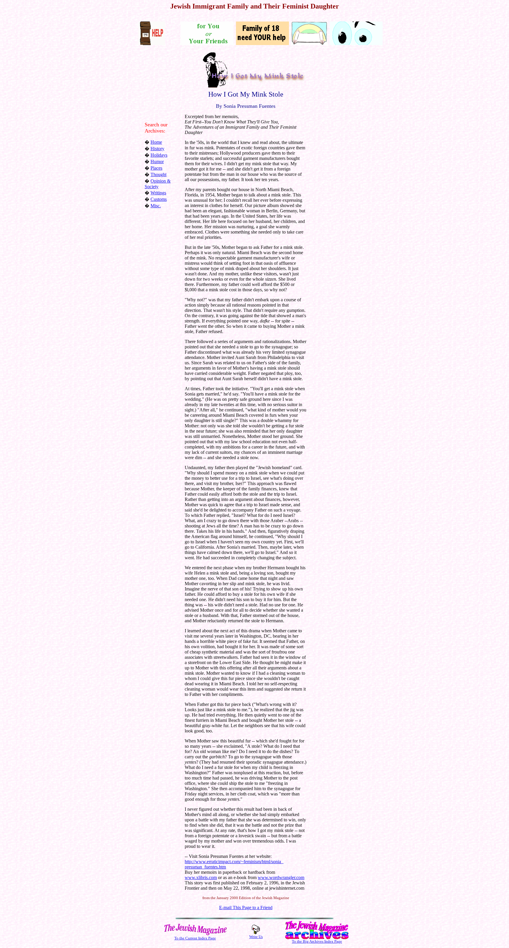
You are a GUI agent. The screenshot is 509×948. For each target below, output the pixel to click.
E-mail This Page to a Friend (245, 907)
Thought (158, 174)
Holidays (159, 155)
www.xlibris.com (201, 877)
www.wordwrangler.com (281, 877)
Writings (158, 192)
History (157, 148)
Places (156, 168)
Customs (159, 199)
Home (156, 142)
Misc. (156, 205)
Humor (157, 161)
